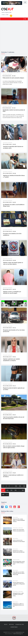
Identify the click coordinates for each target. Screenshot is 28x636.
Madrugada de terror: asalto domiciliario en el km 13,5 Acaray (18, 594)
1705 (15, 289)
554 (7, 490)
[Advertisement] (14, 37)
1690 (15, 231)
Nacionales (15, 517)
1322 (14, 108)
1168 (15, 173)
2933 (15, 202)
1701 (15, 327)
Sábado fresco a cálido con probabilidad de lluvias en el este (18, 605)
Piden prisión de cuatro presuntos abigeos (13, 78)
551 (20, 486)
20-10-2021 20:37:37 (8, 289)
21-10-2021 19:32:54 (8, 202)
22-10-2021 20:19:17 (7, 108)
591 (23, 490)
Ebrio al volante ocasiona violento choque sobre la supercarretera (13, 446)
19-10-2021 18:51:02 (8, 443)
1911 (15, 443)
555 (11, 490)
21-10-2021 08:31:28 (8, 260)
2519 (15, 356)
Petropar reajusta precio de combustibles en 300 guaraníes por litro (19, 584)
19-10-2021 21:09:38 (8, 385)
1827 (15, 472)
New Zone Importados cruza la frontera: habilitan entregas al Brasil (19, 563)
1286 (15, 260)
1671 (15, 414)
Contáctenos (14, 627)
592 (3, 494)
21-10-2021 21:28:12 (8, 144)
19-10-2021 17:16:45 (8, 472)
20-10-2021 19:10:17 (8, 356)
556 (15, 490)
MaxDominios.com (20, 632)
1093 (14, 75)
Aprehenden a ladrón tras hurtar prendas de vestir (14, 110)
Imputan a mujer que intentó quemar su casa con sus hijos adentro (13, 263)
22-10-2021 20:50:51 (7, 75)
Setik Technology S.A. (18, 633)
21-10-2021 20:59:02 (8, 173)
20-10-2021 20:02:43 (8, 327)
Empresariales (16, 559)
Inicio (5, 624)
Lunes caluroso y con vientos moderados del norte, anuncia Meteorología (18, 573)
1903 (15, 144)
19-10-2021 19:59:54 (8, 414)
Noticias (11, 624)
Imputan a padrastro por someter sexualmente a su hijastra (11, 359)
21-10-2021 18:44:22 (8, 231)
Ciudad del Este (19, 624)
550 (16, 486)
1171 (15, 385)
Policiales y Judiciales (7, 74)
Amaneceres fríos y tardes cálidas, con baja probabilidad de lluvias (19, 520)
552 (24, 486)
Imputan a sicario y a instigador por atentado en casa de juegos (12, 292)
